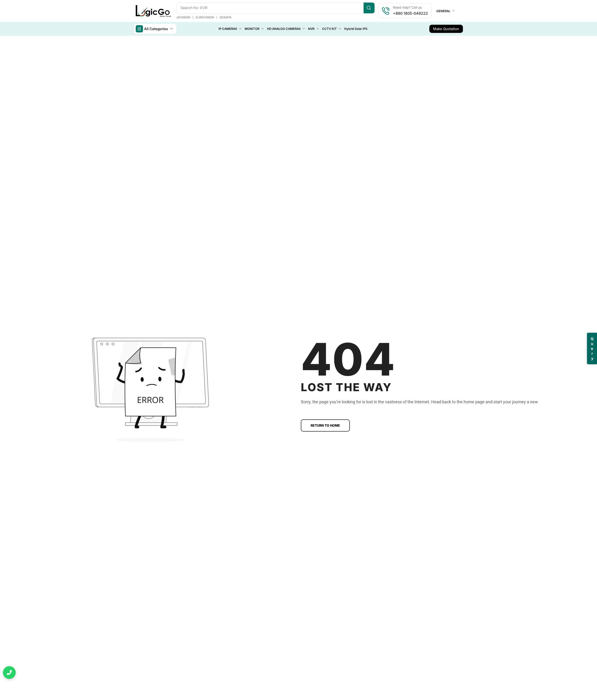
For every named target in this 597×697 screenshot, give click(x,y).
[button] (446, 29)
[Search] (369, 8)
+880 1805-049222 (410, 13)
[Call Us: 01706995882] (9, 672)
